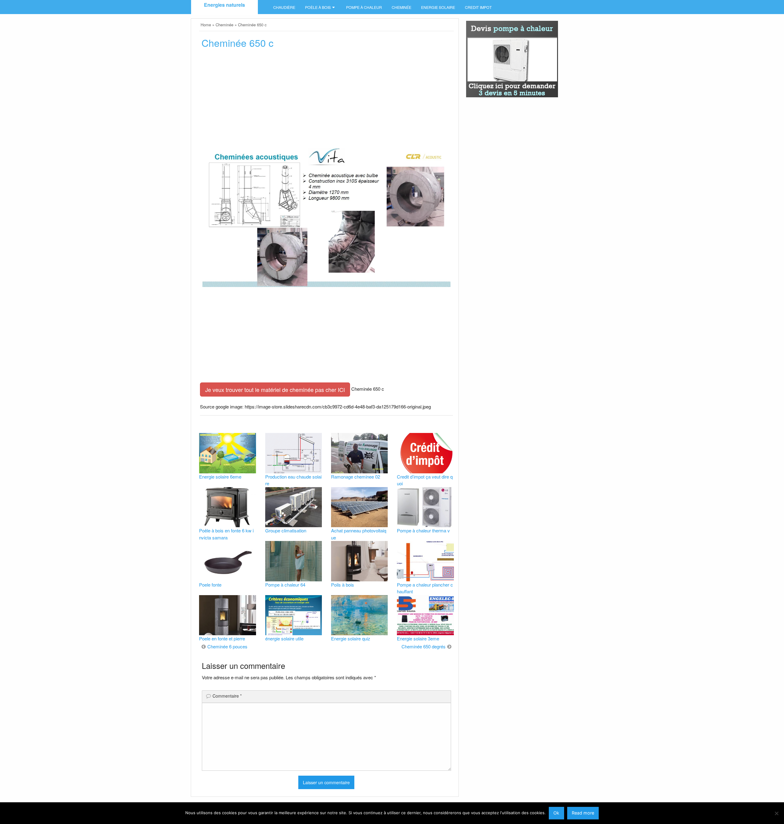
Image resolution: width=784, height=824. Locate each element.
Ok (556, 812)
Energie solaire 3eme (418, 638)
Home (206, 25)
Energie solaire (438, 7)
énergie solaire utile (284, 638)
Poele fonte (210, 584)
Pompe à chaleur (364, 7)
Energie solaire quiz (350, 638)
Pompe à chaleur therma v (423, 530)
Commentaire (227, 696)
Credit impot (478, 7)
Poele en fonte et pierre (222, 638)
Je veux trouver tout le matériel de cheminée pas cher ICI (275, 389)
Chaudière (284, 7)
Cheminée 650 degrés (423, 646)
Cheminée (401, 7)
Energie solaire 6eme (220, 476)
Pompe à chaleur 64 (285, 584)
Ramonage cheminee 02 (355, 476)
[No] (776, 813)
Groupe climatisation (285, 530)
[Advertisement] (326, 100)
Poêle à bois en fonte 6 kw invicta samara (226, 534)
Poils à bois (342, 584)
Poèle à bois (318, 7)
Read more (583, 812)
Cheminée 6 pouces (227, 646)
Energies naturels (224, 4)
